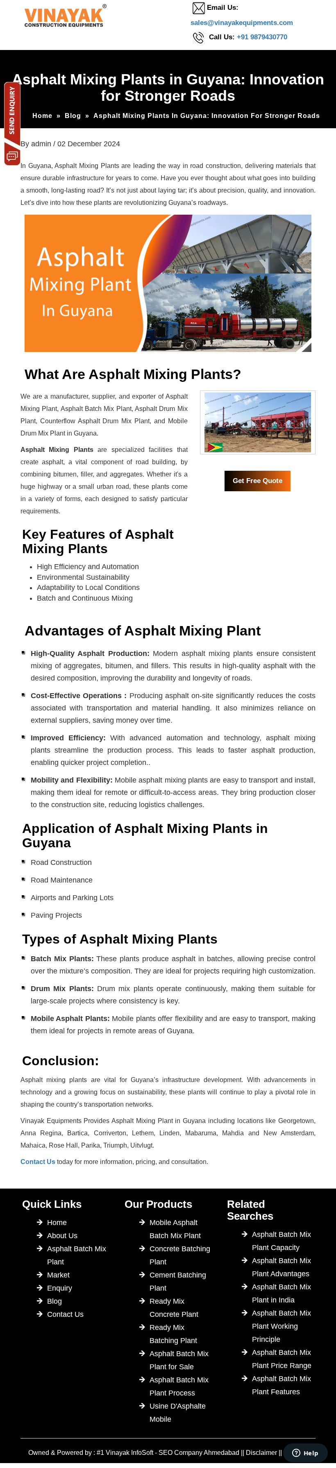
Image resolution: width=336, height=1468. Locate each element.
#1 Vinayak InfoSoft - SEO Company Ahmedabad (168, 1452)
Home (42, 115)
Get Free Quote (257, 481)
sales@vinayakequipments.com (242, 23)
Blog (73, 115)
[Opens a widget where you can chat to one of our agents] (305, 1453)
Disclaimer (261, 1452)
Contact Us (37, 1161)
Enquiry (59, 1288)
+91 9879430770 (262, 37)
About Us (62, 1236)
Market (58, 1275)
